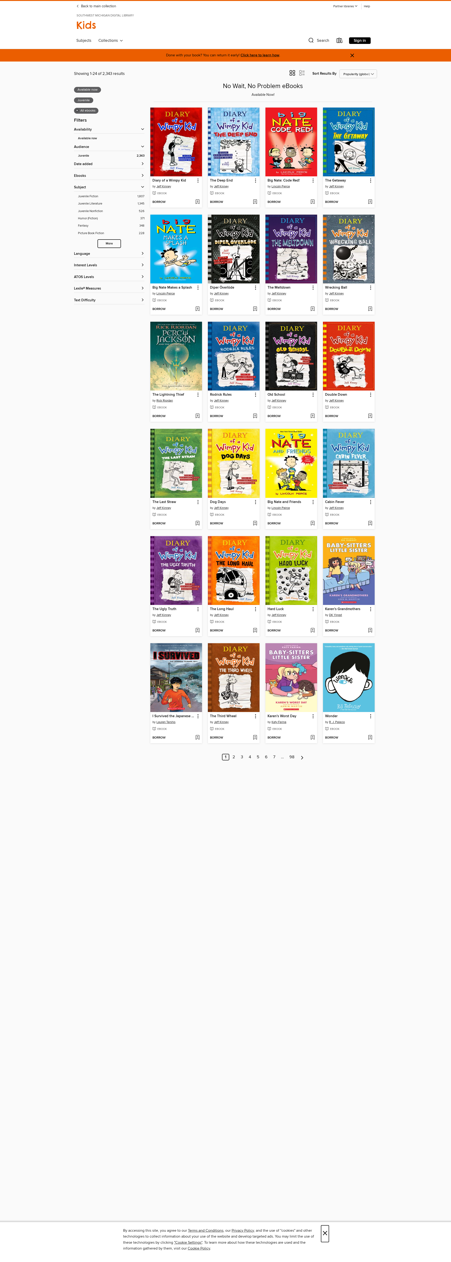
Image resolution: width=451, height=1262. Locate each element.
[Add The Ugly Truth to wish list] (197, 631)
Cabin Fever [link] (334, 502)
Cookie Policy (199, 1248)
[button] (345, 6)
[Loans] (340, 41)
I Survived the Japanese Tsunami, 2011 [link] (173, 716)
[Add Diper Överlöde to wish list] (255, 309)
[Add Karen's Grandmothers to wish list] (370, 631)
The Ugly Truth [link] (164, 609)
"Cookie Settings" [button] (188, 1242)
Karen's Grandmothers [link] (342, 609)
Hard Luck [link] (276, 609)
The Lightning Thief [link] (168, 395)
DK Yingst (335, 615)
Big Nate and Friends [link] (284, 502)
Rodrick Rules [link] (221, 395)
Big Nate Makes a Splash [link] (172, 288)
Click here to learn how (260, 55)
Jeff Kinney (163, 186)
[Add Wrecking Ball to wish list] (370, 309)
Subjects (83, 40)
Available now (87, 138)
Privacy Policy (243, 1230)
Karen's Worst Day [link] (282, 716)
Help (367, 6)
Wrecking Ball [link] (336, 288)
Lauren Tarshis (165, 722)
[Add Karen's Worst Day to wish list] (312, 738)
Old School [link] (276, 395)
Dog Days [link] (218, 502)
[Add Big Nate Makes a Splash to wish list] (197, 309)
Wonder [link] (331, 716)
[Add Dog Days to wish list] (255, 524)
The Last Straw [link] (164, 502)
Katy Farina (279, 722)
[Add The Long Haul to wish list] (255, 631)
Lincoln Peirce (281, 186)
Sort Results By (324, 73)
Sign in (360, 40)
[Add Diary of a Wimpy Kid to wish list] (197, 202)
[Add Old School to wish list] (312, 416)
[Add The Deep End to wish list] (255, 202)
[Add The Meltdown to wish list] (312, 309)
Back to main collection (98, 6)
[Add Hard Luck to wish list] (312, 631)
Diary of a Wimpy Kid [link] (169, 180)
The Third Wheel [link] (223, 716)
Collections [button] (109, 40)
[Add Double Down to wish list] (370, 416)
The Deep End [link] (221, 180)
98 (291, 757)
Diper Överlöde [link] (222, 288)
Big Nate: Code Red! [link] (284, 180)
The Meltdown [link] (279, 288)
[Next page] (302, 757)
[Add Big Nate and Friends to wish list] (312, 524)
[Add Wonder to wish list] (370, 738)
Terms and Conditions (205, 1230)
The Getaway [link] (335, 180)
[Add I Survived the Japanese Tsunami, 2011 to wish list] (197, 738)
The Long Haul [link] (222, 609)
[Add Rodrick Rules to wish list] (255, 416)
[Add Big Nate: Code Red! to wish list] (312, 202)
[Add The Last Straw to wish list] (197, 524)
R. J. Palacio (337, 722)
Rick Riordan (164, 401)
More (109, 244)
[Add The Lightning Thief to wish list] (197, 416)
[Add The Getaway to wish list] (370, 202)
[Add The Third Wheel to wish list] (255, 738)
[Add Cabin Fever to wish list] (370, 524)
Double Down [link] (336, 395)
